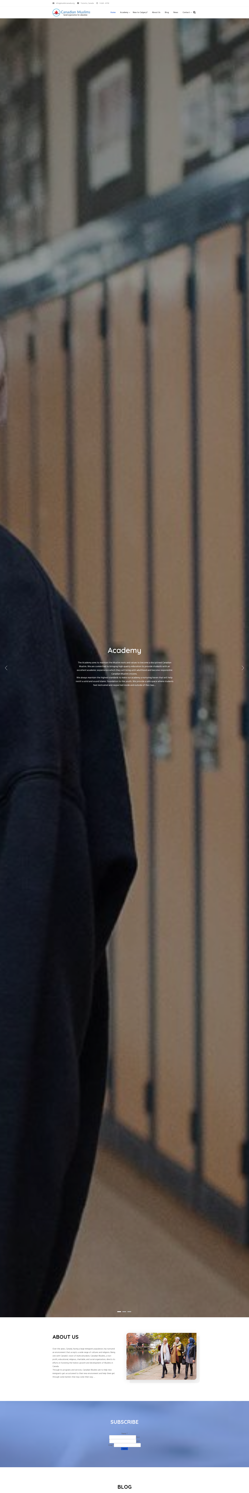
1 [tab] (119, 1312)
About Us (156, 12)
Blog (167, 12)
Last (138, 1441)
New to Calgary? (140, 12)
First (138, 1437)
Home (113, 12)
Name (125, 1433)
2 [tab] (124, 1312)
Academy (124, 12)
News (175, 12)
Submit (124, 1449)
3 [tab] (129, 1312)
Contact (186, 12)
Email (111, 1445)
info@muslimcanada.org (65, 3)
